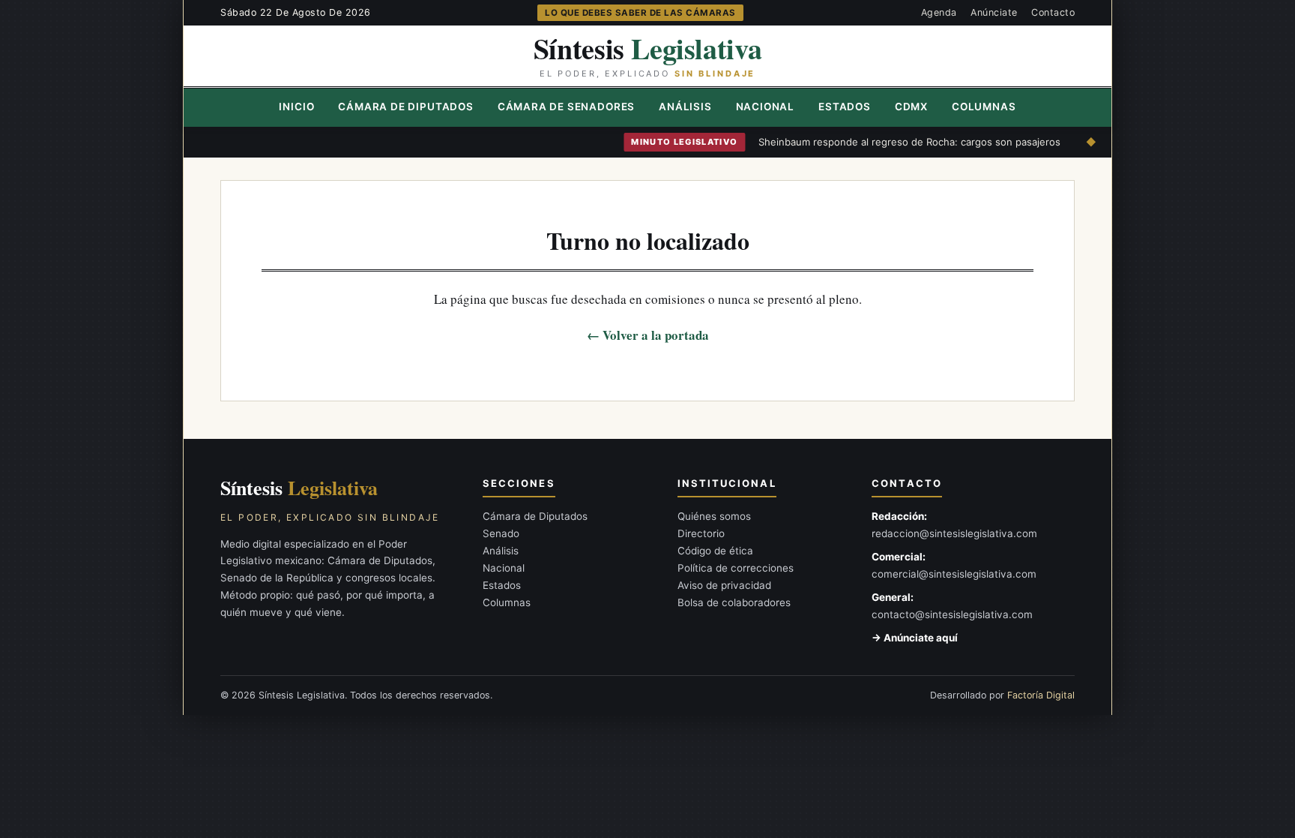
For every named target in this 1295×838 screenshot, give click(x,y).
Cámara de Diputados (405, 107)
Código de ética (715, 551)
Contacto (1053, 12)
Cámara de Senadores (566, 107)
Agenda (939, 12)
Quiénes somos (714, 516)
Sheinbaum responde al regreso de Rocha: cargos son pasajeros (892, 142)
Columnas (983, 107)
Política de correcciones (735, 568)
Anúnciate (994, 12)
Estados (844, 107)
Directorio (701, 533)
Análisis (685, 107)
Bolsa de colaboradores (734, 602)
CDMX (911, 107)
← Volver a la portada (648, 335)
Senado (501, 533)
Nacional (765, 107)
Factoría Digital (1041, 695)
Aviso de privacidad (724, 585)
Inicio (296, 107)
